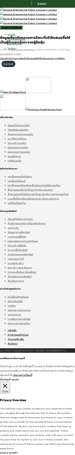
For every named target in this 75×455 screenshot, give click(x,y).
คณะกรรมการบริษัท (18, 147)
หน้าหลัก (11, 34)
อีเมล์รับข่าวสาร (16, 281)
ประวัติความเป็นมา (17, 139)
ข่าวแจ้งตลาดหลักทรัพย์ (20, 254)
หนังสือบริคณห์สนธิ (18, 297)
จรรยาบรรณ (14, 314)
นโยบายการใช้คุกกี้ (22, 375)
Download (8, 63)
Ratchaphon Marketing (22, 49)
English (42, 3)
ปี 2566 (17, 54)
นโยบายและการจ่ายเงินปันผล (23, 241)
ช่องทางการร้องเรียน (19, 323)
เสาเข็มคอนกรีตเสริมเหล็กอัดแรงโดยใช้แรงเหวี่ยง (34, 185)
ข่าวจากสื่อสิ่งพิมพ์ (18, 250)
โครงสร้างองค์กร (17, 143)
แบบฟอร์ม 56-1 (16, 263)
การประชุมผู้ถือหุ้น (17, 237)
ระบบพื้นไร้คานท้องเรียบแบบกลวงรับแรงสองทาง (33, 198)
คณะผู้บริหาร (14, 156)
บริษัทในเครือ (14, 161)
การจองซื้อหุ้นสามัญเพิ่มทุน (22, 272)
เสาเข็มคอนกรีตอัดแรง (20, 176)
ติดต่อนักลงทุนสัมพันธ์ (20, 276)
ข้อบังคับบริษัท (15, 301)
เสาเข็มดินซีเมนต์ (17, 181)
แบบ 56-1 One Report (20, 268)
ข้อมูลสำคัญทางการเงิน (20, 219)
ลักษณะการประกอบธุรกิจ (20, 134)
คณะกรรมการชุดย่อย (19, 152)
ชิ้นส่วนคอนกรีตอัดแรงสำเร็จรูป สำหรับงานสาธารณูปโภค (38, 194)
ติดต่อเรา (13, 343)
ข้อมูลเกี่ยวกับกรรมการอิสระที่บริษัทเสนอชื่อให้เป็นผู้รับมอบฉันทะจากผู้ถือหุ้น (32, 58)
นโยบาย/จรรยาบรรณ (19, 310)
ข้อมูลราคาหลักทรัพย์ (19, 232)
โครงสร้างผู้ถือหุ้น (17, 245)
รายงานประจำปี (16, 259)
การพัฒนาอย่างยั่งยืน (19, 319)
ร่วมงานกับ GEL (16, 339)
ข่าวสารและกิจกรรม (18, 335)
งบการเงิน (13, 228)
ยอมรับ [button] (15, 379)
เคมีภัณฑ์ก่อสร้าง (17, 203)
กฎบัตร (12, 306)
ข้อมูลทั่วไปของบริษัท (19, 125)
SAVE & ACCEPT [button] (9, 453)
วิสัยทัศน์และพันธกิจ (18, 130)
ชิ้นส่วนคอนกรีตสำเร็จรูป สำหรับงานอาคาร (30, 190)
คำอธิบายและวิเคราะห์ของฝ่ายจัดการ (27, 223)
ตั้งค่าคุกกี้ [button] (5, 379)
